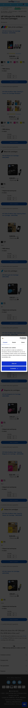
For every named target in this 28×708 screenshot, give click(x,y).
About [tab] (23, 342)
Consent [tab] (5, 342)
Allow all (14, 363)
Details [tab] (14, 342)
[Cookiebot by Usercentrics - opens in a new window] (20, 338)
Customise (13, 368)
